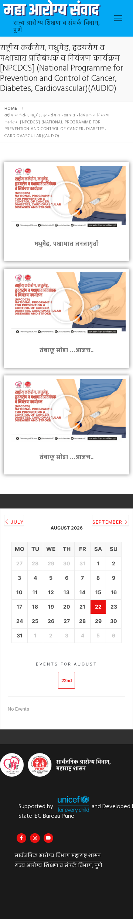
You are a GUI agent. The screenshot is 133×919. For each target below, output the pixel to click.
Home (10, 108)
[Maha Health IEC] (48, 838)
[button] (66, 199)
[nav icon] (118, 18)
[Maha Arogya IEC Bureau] (21, 838)
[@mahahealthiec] (35, 838)
